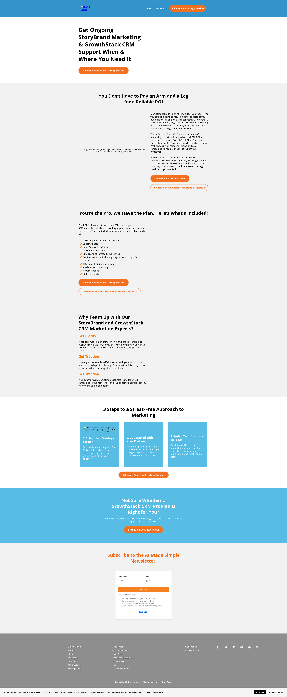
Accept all (260, 692)
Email (147, 577)
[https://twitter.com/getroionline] (226, 647)
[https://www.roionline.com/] (87, 8)
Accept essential (276, 692)
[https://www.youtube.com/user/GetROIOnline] (242, 647)
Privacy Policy (143, 612)
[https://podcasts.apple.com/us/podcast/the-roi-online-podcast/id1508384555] (257, 647)
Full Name (122, 577)
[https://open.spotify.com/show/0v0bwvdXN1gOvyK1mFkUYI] (250, 647)
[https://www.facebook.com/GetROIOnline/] (219, 647)
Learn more (158, 692)
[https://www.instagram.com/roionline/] (234, 647)
